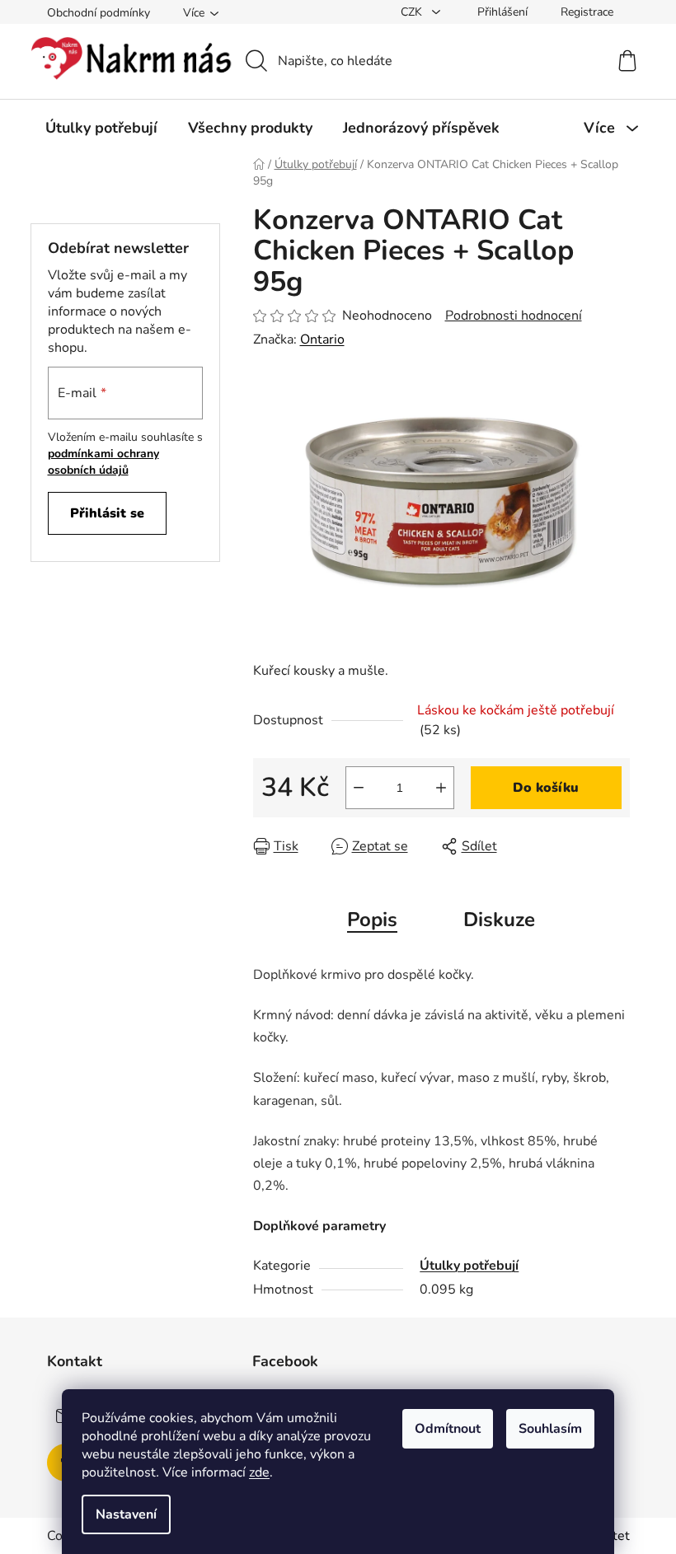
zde (259, 1472)
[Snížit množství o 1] (358, 787)
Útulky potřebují (469, 1266)
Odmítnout (448, 1429)
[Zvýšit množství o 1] (441, 787)
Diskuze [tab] (499, 919)
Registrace (587, 12)
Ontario (322, 339)
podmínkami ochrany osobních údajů (103, 462)
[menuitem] (101, 128)
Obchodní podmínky (98, 13)
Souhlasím (550, 1429)
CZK (413, 12)
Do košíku (546, 788)
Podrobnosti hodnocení (513, 316)
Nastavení (126, 1514)
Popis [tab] (372, 919)
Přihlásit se (107, 513)
